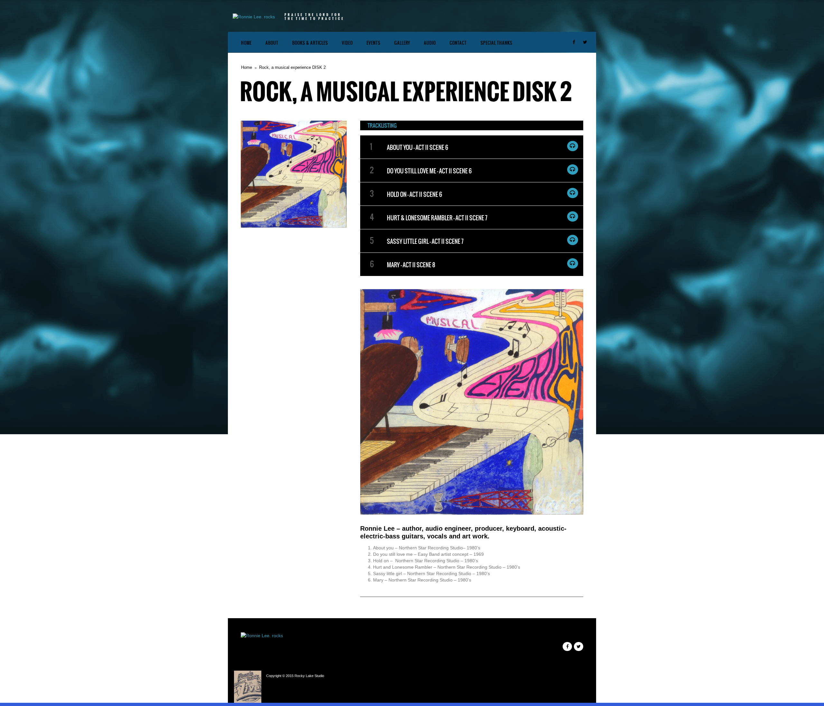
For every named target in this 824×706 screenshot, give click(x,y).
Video (347, 43)
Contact (458, 43)
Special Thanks (496, 43)
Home (246, 43)
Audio (430, 43)
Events (373, 43)
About (272, 43)
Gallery (402, 43)
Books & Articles (310, 43)
